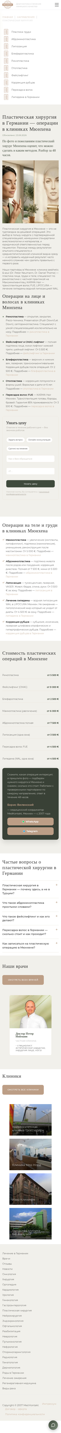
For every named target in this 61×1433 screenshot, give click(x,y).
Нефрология (10, 1347)
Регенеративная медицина (19, 1383)
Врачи (6, 1258)
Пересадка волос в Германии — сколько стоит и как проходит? (25, 932)
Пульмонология (12, 1341)
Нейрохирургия (12, 1316)
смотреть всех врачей (23, 980)
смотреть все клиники (23, 1089)
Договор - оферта (16, 1409)
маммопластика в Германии (23, 555)
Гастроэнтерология (14, 1305)
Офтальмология (12, 1326)
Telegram (32, 831)
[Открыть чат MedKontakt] (53, 1425)
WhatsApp (32, 821)
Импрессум (49, 1404)
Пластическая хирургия (17, 1310)
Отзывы (7, 1264)
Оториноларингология (16, 1352)
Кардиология (10, 1290)
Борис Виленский (20, 804)
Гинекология (10, 1300)
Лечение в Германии (15, 1253)
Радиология (9, 1357)
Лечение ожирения (14, 1378)
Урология (8, 1295)
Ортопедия (9, 1284)
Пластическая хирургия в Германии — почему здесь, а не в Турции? (26, 889)
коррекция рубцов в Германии (25, 633)
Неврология (9, 1336)
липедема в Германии (19, 615)
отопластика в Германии (38, 388)
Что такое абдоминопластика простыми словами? (23, 904)
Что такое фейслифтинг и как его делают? (26, 918)
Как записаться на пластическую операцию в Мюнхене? (25, 945)
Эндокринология (12, 1321)
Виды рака (9, 1388)
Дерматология (11, 1367)
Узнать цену (30, 483)
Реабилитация (11, 1331)
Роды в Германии (13, 1373)
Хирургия (8, 1279)
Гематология (10, 1362)
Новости (7, 1269)
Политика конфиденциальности (25, 1414)
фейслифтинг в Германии (39, 353)
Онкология (9, 1274)
